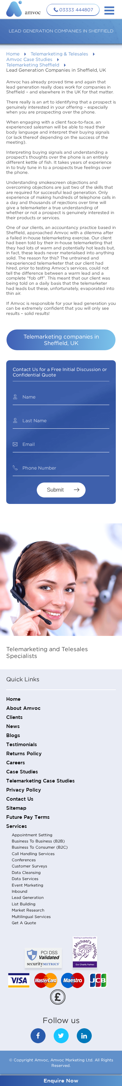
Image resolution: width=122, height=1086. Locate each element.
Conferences (24, 860)
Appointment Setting (32, 835)
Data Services (25, 879)
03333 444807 (76, 9)
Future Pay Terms (28, 817)
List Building (23, 904)
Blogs (13, 736)
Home (13, 53)
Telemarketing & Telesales (59, 53)
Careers (15, 763)
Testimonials (21, 745)
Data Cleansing (26, 872)
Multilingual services (31, 916)
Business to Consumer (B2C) (40, 847)
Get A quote (24, 923)
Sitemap (16, 808)
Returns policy (24, 754)
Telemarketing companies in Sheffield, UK (61, 340)
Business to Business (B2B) (38, 841)
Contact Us (20, 799)
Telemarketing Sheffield (32, 64)
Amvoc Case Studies (29, 59)
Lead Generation (28, 897)
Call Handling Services (33, 854)
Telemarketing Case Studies (40, 781)
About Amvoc (23, 708)
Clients (14, 717)
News (13, 726)
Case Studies (22, 772)
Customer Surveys (29, 866)
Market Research (28, 910)
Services (16, 826)
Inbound (19, 891)
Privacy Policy (23, 790)
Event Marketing (27, 885)
